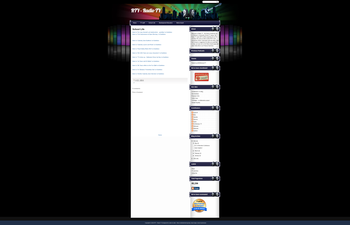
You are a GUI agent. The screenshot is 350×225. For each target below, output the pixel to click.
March (196, 151)
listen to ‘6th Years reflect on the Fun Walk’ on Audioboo (148, 65)
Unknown (196, 126)
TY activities (195, 171)
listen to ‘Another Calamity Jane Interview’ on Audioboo (148, 73)
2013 (194, 158)
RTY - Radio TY (146, 10)
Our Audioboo (195, 93)
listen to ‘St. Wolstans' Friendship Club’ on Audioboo (147, 69)
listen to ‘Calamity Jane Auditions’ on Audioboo (145, 40)
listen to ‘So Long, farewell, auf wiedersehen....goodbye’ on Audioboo (152, 32)
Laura (195, 121)
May (196, 143)
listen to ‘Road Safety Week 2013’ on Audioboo (145, 49)
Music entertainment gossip (183, 223)
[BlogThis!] (138, 80)
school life (194, 173)
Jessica (196, 119)
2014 (194, 141)
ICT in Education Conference (202, 145)
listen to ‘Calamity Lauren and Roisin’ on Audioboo (146, 44)
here (212, 45)
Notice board (180, 23)
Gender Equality (196, 102)
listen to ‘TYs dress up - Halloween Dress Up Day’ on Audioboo (150, 57)
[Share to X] (139, 80)
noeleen (196, 130)
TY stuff (142, 23)
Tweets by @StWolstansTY (198, 63)
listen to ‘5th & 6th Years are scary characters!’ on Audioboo (149, 53)
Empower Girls (195, 96)
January (197, 155)
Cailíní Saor (195, 98)
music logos (194, 223)
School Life (152, 23)
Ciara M (196, 112)
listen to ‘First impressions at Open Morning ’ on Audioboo (149, 34)
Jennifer (196, 117)
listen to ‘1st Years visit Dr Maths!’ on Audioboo (145, 61)
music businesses (201, 223)
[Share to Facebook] (141, 80)
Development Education (166, 23)
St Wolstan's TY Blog (197, 91)
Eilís (195, 115)
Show (193, 168)
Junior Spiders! (198, 148)
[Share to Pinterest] (143, 80)
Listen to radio (172, 223)
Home (134, 23)
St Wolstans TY (198, 124)
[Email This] (136, 80)
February (197, 153)
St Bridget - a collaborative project (201, 100)
